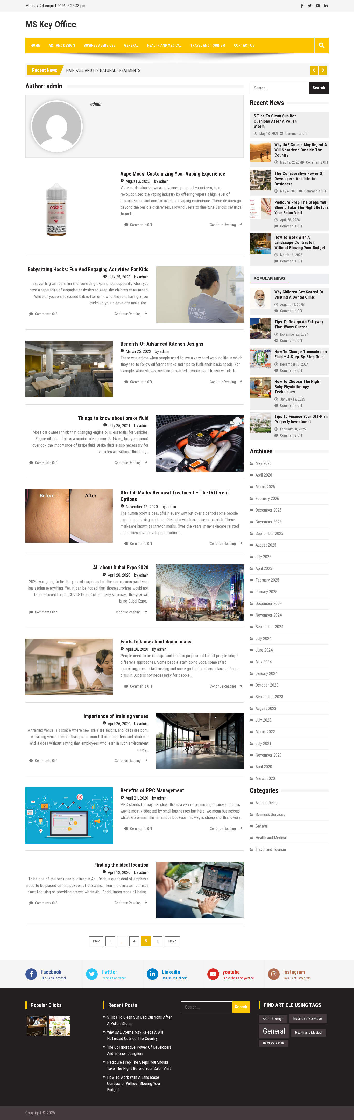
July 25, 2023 (119, 277)
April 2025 (264, 568)
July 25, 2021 (119, 425)
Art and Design (62, 45)
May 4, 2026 (289, 191)
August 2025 (266, 545)
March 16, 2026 (291, 255)
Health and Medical (164, 45)
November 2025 (269, 521)
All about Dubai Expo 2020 (120, 567)
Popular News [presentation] (270, 278)
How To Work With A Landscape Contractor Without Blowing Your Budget (299, 242)
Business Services (99, 45)
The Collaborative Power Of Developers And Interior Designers (299, 178)
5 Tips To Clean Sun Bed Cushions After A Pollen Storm (275, 121)
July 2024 (263, 638)
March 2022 (265, 731)
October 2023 (267, 685)
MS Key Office (50, 24)
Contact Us (244, 45)
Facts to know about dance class (156, 642)
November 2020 (269, 755)
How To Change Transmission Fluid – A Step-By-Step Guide (300, 354)
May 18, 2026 (269, 133)
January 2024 (266, 673)
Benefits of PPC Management (152, 790)
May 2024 (264, 661)
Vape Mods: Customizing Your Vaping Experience (173, 174)
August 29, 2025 (292, 305)
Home (35, 45)
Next (172, 941)
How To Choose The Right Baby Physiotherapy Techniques (297, 386)
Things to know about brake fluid (113, 418)
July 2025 (263, 556)
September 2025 (269, 533)
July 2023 (263, 720)
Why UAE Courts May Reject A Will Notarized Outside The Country (300, 150)
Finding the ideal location (121, 865)
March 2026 (265, 486)
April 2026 (264, 475)
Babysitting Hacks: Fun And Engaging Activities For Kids (88, 269)
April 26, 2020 (119, 723)
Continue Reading (223, 225)
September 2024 (269, 626)
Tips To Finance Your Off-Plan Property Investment (301, 419)
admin (96, 104)
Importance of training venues (116, 716)
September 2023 (269, 696)
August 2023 (266, 708)
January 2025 (266, 591)
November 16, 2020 (142, 506)
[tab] (269, 279)
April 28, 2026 (290, 220)
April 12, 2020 (119, 872)
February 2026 (267, 498)
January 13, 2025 (292, 399)
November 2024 (269, 615)
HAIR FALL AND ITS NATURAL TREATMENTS (103, 69)
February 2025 (267, 580)
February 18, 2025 (293, 429)
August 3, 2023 (138, 181)
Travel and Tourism (207, 45)
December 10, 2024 (294, 364)
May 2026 (264, 463)
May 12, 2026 (289, 162)
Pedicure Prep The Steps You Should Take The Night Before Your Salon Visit (301, 207)
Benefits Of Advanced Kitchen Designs (162, 344)
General (131, 45)
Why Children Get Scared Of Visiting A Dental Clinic (299, 295)
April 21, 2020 (137, 798)
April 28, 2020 (119, 575)
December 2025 (269, 510)
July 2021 (263, 743)
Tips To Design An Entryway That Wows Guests (298, 324)
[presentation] (293, 276)
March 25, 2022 (138, 351)
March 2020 (265, 778)
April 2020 (264, 766)
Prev (96, 941)
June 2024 (264, 650)
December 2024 (269, 603)
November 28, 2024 (294, 334)
